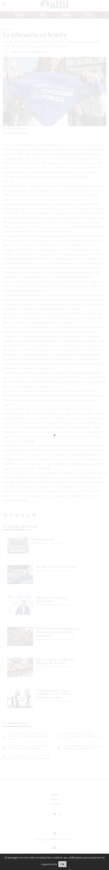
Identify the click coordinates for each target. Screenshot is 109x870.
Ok (62, 864)
